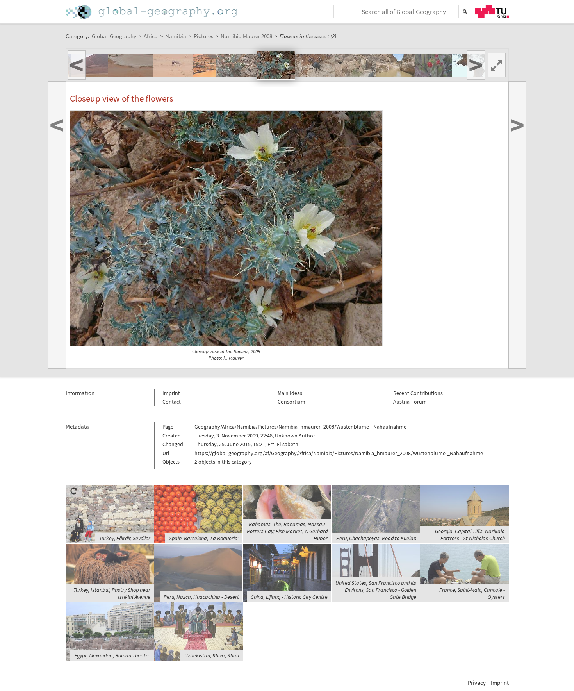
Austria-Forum (410, 401)
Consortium (291, 401)
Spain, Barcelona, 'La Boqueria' (204, 538)
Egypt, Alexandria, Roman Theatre (112, 655)
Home (152, 12)
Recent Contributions (418, 392)
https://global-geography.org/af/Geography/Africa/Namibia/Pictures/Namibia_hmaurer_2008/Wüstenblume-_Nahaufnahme (338, 453)
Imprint (171, 392)
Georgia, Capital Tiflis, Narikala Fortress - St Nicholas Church (470, 535)
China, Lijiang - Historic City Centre (289, 596)
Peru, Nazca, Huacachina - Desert (201, 596)
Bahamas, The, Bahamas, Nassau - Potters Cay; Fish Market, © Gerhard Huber (287, 531)
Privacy (477, 682)
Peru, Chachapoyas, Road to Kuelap (376, 538)
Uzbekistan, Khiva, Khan (211, 655)
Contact (171, 401)
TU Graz (492, 11)
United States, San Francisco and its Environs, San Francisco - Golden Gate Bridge (375, 589)
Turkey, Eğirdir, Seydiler (124, 538)
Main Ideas (290, 392)
